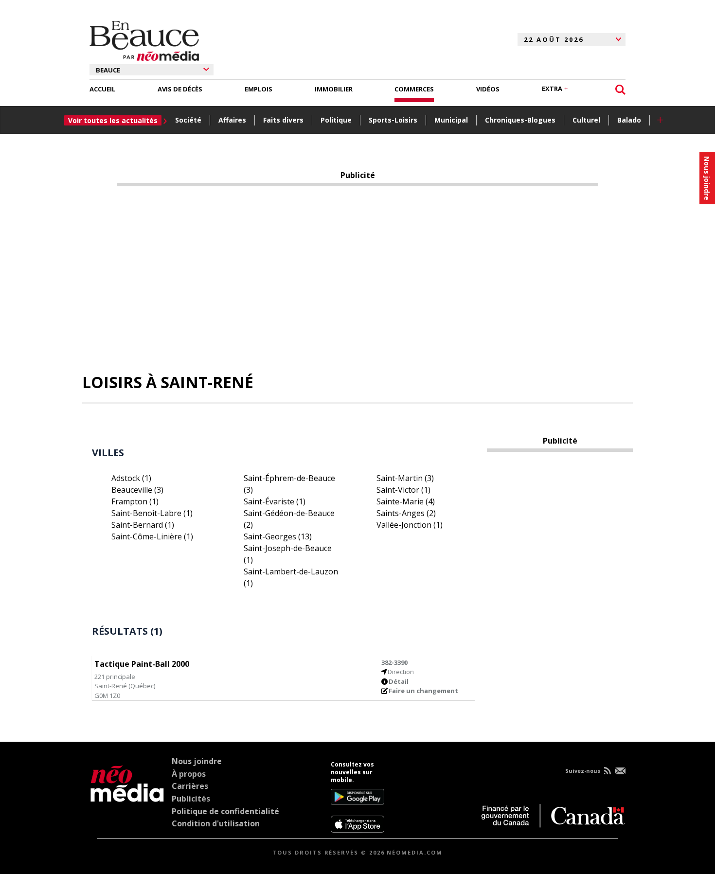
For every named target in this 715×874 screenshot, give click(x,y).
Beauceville (137, 489)
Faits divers (283, 120)
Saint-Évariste (274, 501)
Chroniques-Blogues (520, 120)
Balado (629, 120)
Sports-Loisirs (393, 120)
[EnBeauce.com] (127, 796)
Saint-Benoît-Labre (152, 513)
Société (188, 120)
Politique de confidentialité (225, 811)
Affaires (232, 120)
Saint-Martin (405, 478)
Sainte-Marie (405, 501)
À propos (189, 773)
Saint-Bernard (142, 524)
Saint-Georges (278, 536)
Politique (336, 120)
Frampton (135, 501)
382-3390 (394, 662)
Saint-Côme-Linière (152, 536)
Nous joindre (197, 761)
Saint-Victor (403, 489)
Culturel (586, 120)
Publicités (191, 798)
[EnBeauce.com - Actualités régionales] (144, 39)
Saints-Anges (406, 513)
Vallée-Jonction (409, 524)
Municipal (451, 120)
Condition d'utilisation (216, 823)
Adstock (131, 478)
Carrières (190, 786)
